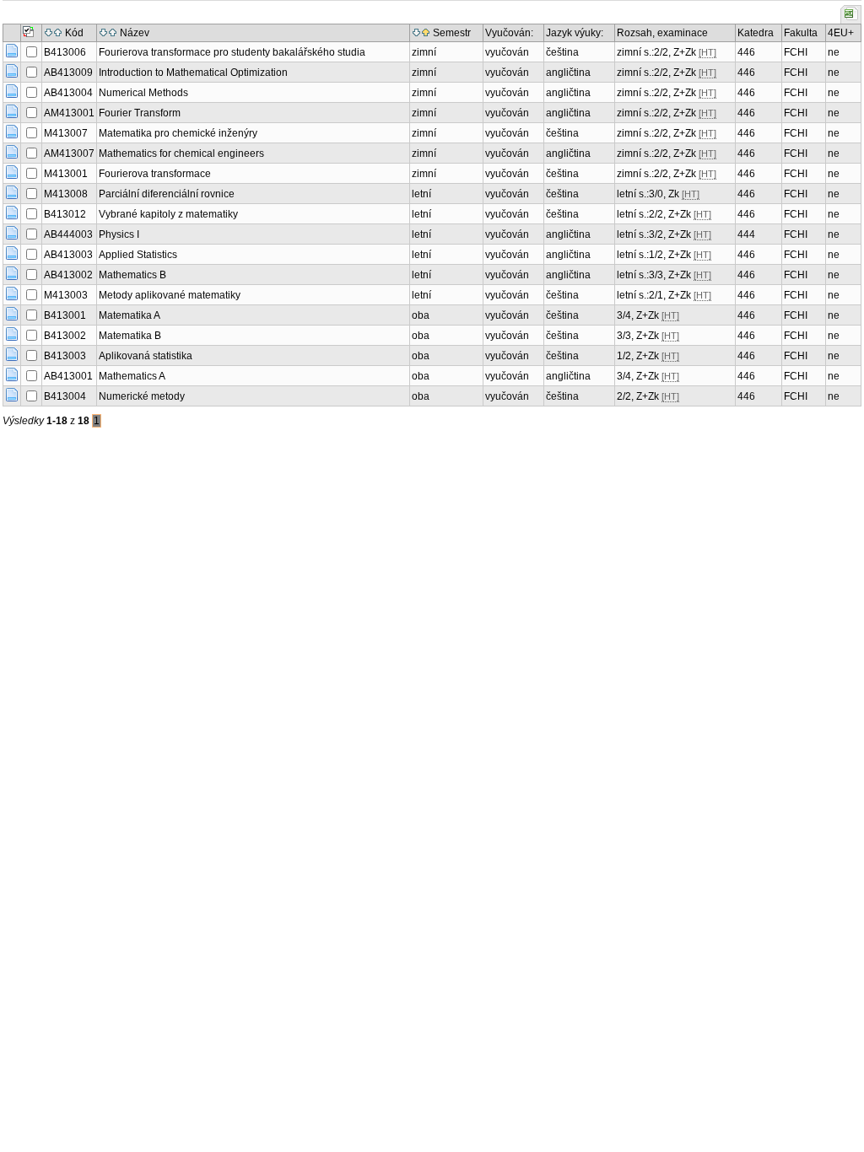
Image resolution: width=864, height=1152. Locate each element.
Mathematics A (132, 376)
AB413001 (68, 376)
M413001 (66, 174)
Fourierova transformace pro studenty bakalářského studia (232, 52)
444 (746, 234)
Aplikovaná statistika (145, 356)
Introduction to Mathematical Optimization (193, 72)
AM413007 (69, 153)
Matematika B (130, 336)
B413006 (65, 52)
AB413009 (68, 72)
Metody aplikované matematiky (169, 295)
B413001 (65, 315)
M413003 (66, 295)
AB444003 (68, 234)
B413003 (65, 356)
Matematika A (129, 315)
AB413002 (68, 275)
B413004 (65, 396)
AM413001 (69, 113)
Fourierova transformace (155, 174)
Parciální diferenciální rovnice (167, 194)
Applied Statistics (138, 255)
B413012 (65, 214)
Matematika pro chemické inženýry (178, 133)
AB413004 (68, 93)
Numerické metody (142, 396)
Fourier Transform (140, 113)
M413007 (66, 133)
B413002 (65, 336)
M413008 (66, 194)
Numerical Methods (143, 93)
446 (746, 52)
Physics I (119, 234)
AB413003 (68, 255)
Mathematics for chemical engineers (181, 153)
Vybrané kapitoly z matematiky (168, 214)
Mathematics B (132, 275)
